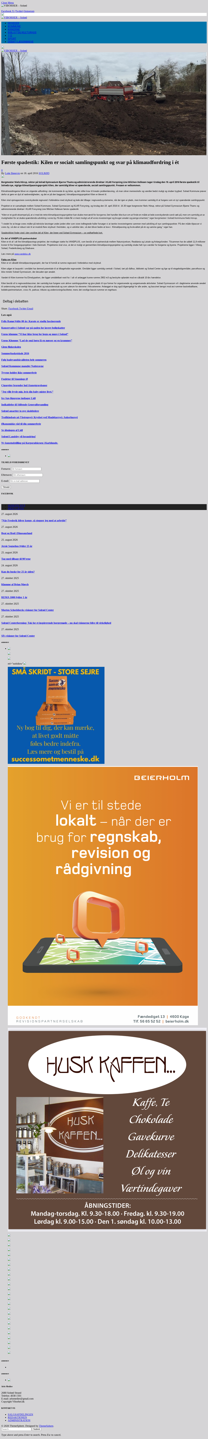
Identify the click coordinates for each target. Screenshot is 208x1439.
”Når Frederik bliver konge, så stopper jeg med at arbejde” (34, 520)
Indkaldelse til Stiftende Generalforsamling (24, 404)
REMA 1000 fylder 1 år (14, 597)
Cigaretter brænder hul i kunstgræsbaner (24, 385)
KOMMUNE (14, 26)
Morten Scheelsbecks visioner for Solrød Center (27, 610)
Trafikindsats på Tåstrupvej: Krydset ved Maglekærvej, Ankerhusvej (39, 417)
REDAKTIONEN (17, 1417)
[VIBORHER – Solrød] (14, 17)
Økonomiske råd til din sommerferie (21, 423)
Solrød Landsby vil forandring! (18, 436)
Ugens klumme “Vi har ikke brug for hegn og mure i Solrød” (34, 334)
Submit (36, 1429)
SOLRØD (44, 173)
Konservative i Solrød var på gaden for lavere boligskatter (33, 327)
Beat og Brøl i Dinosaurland (16, 533)
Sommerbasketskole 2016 (15, 353)
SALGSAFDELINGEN (20, 1414)
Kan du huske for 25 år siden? (18, 571)
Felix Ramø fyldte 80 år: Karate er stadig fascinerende (31, 321)
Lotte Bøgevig (12, 173)
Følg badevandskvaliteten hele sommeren (23, 359)
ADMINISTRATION (19, 1420)
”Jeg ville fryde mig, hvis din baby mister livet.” (27, 391)
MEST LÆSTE (16, 508)
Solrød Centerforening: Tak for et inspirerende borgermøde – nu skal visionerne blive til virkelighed (56, 623)
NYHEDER (13, 23)
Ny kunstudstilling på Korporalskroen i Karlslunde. (29, 443)
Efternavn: (6, 474)
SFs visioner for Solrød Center (18, 635)
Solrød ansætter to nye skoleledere (20, 411)
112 (10, 35)
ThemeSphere (46, 1425)
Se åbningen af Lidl (12, 430)
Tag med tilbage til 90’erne (16, 558)
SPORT (12, 38)
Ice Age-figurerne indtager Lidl (18, 398)
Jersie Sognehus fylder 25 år (16, 546)
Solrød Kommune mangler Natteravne (22, 366)
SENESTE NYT (16, 505)
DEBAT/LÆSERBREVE (20, 41)
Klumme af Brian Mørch (15, 584)
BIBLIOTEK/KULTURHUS (22, 32)
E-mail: (5, 481)
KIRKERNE (14, 29)
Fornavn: (6, 468)
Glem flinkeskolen (11, 346)
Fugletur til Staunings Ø (14, 379)
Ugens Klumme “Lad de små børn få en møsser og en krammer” (36, 340)
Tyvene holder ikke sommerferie (19, 372)
